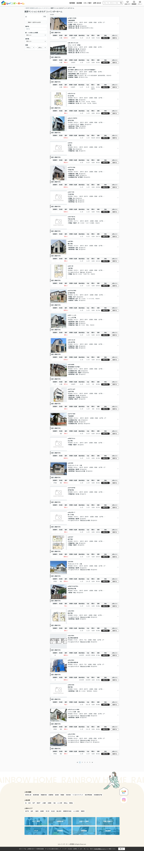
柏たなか (82, 272)
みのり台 (80, 423)
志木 (29, 803)
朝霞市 (82, 811)
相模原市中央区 (67, 811)
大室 (72, 266)
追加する (114, 38)
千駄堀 (73, 413)
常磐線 (70, 149)
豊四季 (77, 469)
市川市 (47, 811)
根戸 (72, 537)
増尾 (77, 249)
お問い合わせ (97, 3)
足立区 (53, 811)
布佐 (74, 592)
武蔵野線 (71, 75)
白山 (74, 438)
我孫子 (75, 223)
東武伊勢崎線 (72, 73)
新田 (78, 73)
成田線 (70, 592)
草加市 (70, 67)
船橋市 (42, 811)
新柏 (77, 321)
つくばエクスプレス (74, 124)
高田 (72, 463)
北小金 (77, 103)
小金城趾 (78, 397)
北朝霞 (49, 803)
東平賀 (73, 487)
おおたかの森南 (75, 709)
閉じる (121, 849)
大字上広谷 (75, 42)
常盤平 (80, 372)
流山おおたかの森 (80, 471)
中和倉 (73, 167)
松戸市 (70, 167)
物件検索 (72, 3)
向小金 (73, 93)
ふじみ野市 (76, 811)
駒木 (73, 611)
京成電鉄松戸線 (73, 177)
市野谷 (73, 734)
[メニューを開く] (140, 3)
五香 (79, 370)
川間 (77, 691)
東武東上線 (71, 26)
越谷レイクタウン (79, 75)
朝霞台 (71, 803)
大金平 (73, 389)
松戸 (74, 297)
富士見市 (59, 811)
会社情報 (79, 3)
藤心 (72, 241)
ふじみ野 (59, 803)
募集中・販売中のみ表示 (34, 22)
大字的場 (74, 18)
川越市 (70, 18)
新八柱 (76, 421)
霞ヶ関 (77, 26)
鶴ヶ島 (77, 28)
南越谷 (76, 77)
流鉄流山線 (71, 126)
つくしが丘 (73, 315)
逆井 (77, 247)
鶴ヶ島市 (71, 42)
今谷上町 (73, 339)
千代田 (72, 192)
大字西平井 (74, 118)
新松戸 (76, 399)
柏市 (70, 142)
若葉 (77, 50)
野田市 (70, 684)
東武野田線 (71, 201)
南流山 (82, 124)
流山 (77, 128)
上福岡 (44, 803)
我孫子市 (71, 438)
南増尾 (72, 364)
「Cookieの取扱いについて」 (99, 849)
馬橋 (77, 173)
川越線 (70, 24)
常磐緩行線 (71, 99)
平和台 (77, 126)
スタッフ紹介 (88, 3)
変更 (45, 16)
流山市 (70, 93)
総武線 (57, 795)
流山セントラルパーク (86, 742)
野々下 (73, 512)
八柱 (79, 420)
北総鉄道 (71, 300)
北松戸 (77, 175)
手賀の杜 (73, 216)
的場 (74, 24)
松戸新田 (80, 177)
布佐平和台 (75, 586)
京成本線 (68, 795)
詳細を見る (105, 38)
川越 (54, 803)
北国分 (76, 300)
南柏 (77, 99)
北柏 (77, 151)
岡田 (73, 684)
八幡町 (73, 67)
